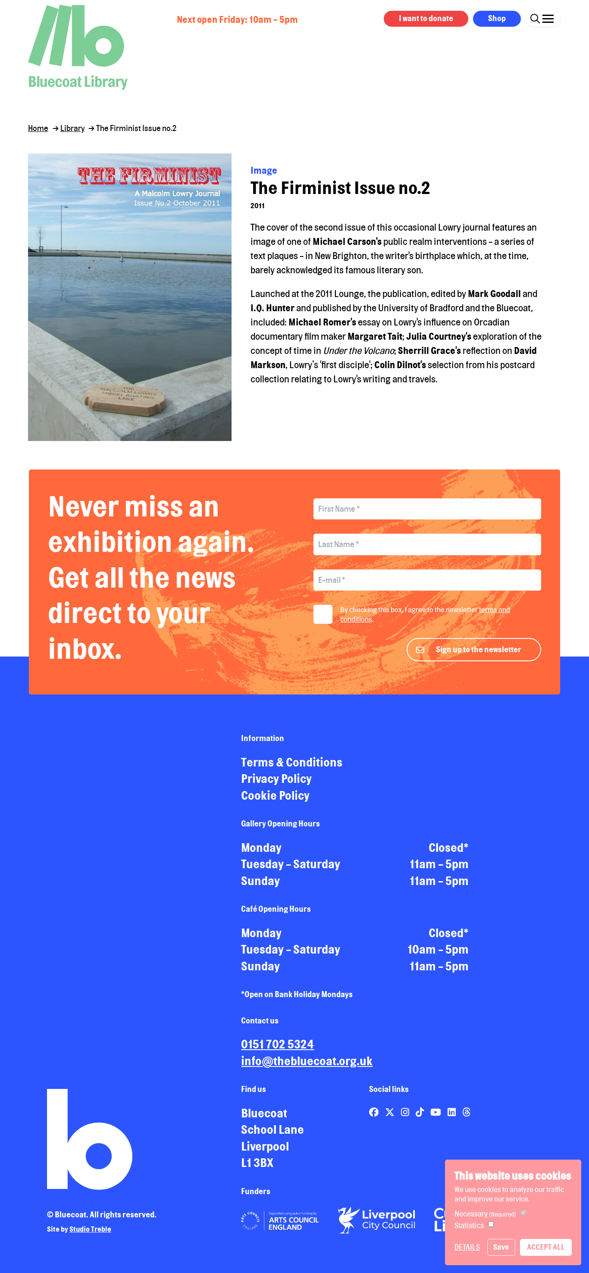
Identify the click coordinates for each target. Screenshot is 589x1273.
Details (467, 1246)
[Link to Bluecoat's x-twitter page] (390, 1112)
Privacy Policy (276, 778)
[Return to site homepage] (78, 47)
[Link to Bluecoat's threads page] (466, 1112)
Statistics (469, 1225)
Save (501, 1246)
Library (72, 128)
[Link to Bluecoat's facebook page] (374, 1112)
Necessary (485, 1213)
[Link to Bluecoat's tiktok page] (421, 1112)
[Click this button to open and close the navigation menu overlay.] (548, 17)
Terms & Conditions (291, 762)
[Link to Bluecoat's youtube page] (436, 1112)
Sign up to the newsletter (478, 649)
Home (38, 128)
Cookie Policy (275, 795)
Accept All (546, 1246)
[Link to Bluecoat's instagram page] (406, 1112)
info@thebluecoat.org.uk (307, 1061)
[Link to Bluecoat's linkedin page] (452, 1112)
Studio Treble (90, 1229)
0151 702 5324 (277, 1044)
